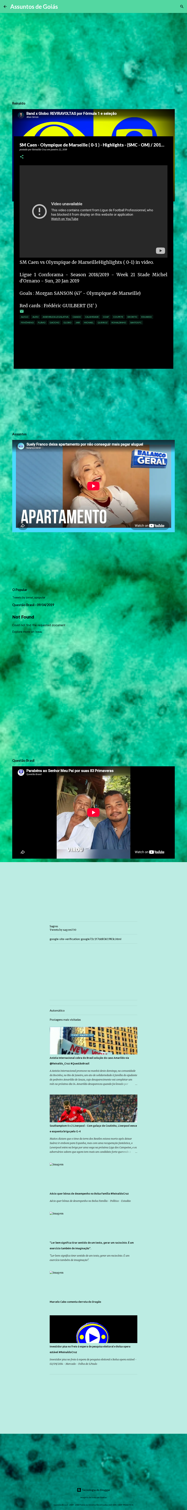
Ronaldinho (119, 322)
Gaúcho (54, 322)
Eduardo (146, 316)
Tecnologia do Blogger (95, 1490)
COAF (106, 316)
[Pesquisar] (63, 6)
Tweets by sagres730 (63, 929)
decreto (132, 316)
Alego (24, 316)
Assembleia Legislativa (55, 316)
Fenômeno (27, 322)
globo (67, 322)
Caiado (77, 316)
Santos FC (136, 322)
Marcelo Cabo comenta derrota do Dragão (75, 1301)
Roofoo (103, 1497)
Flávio (41, 322)
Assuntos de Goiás (34, 6)
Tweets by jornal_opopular (28, 597)
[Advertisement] (93, 399)
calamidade (92, 316)
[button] (22, 157)
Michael (89, 322)
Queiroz (102, 322)
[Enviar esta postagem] (22, 312)
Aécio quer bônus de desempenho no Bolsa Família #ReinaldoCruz (89, 1193)
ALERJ (36, 316)
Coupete (118, 316)
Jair (78, 322)
